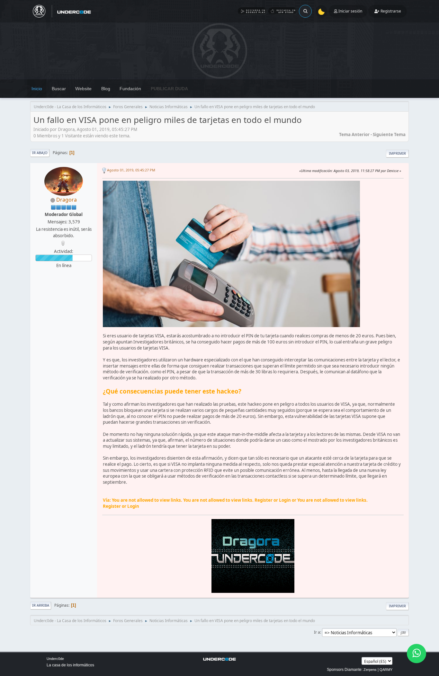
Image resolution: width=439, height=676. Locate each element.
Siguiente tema (389, 134)
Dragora (66, 199)
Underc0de (55, 659)
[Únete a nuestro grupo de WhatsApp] (416, 653)
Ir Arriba (40, 605)
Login (285, 500)
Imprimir (397, 153)
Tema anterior (354, 134)
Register (264, 500)
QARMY (386, 670)
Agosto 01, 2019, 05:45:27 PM (131, 170)
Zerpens (370, 670)
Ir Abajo (40, 152)
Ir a (317, 632)
